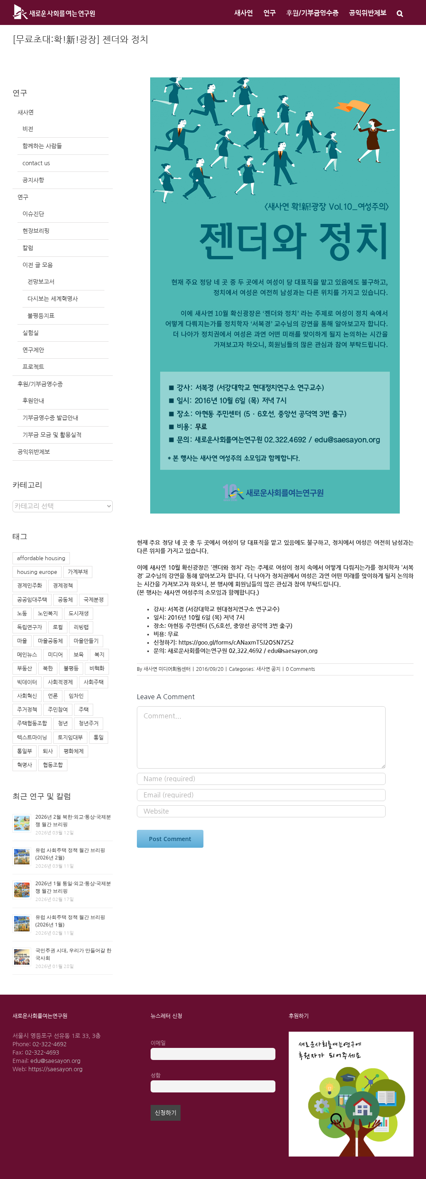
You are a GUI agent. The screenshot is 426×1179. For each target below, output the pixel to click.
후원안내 (33, 401)
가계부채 (78, 572)
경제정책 (63, 585)
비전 (27, 129)
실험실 (30, 333)
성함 (156, 1075)
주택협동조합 (32, 723)
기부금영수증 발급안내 (50, 418)
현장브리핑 (36, 231)
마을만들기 (86, 641)
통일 (99, 737)
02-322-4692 (49, 1044)
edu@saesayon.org (55, 1061)
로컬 (58, 627)
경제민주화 (29, 585)
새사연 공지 (268, 669)
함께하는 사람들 (42, 146)
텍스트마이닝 (32, 737)
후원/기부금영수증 (40, 384)
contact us (36, 163)
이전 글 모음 (37, 265)
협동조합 (53, 765)
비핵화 (96, 668)
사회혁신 (27, 696)
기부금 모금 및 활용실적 (52, 435)
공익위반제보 (33, 452)
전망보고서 (40, 282)
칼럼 (27, 248)
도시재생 (79, 613)
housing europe (37, 572)
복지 (99, 655)
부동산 (24, 668)
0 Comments (300, 669)
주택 (84, 709)
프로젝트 (33, 367)
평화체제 (74, 751)
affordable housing (41, 558)
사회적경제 (60, 682)
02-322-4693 (42, 1052)
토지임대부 (70, 737)
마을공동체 (50, 641)
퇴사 (48, 751)
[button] (400, 12)
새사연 (25, 112)
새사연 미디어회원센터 (167, 669)
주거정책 (27, 709)
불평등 (71, 668)
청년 (63, 723)
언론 (53, 696)
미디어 (55, 655)
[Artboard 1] (351, 1035)
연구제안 (33, 350)
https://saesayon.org (55, 1069)
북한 (48, 668)
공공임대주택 (32, 600)
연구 (22, 197)
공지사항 (33, 180)
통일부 (24, 751)
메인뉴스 (27, 655)
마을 (22, 641)
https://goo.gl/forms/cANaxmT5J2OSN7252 (236, 642)
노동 (22, 613)
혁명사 (24, 765)
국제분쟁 (94, 600)
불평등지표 (40, 316)
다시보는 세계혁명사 (52, 299)
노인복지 (48, 613)
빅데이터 (27, 682)
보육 (79, 655)
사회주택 (94, 682)
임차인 (76, 696)
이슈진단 (33, 214)
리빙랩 (81, 627)
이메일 (158, 1043)
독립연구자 (29, 627)
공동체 (65, 600)
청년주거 (89, 723)
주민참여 (58, 709)
